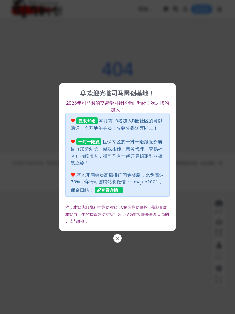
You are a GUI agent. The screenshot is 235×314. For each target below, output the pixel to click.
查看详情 (109, 190)
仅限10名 (87, 121)
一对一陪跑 (89, 141)
